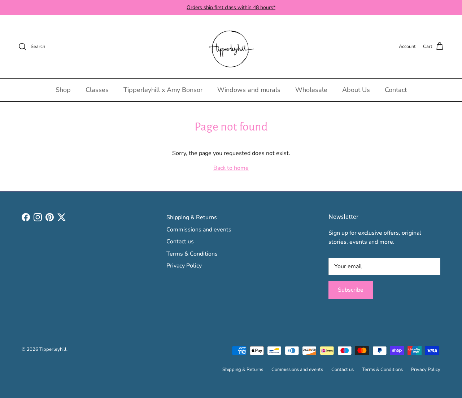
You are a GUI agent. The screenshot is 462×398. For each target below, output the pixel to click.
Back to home (231, 168)
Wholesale (311, 89)
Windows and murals (248, 89)
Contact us (180, 242)
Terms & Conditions (192, 254)
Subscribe (350, 290)
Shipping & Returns (191, 217)
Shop (63, 89)
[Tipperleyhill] (231, 46)
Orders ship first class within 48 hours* (231, 7)
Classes (97, 89)
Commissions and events (198, 230)
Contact (396, 89)
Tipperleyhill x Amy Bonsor (162, 89)
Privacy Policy (184, 266)
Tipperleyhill (52, 349)
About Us (356, 89)
